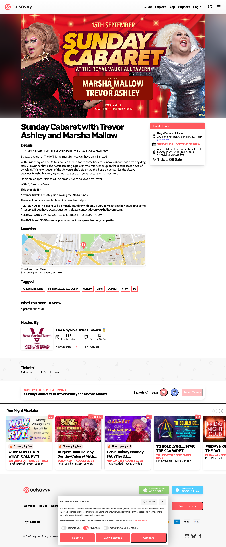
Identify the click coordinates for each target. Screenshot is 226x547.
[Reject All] (162, 502)
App (172, 7)
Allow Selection (113, 537)
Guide (148, 7)
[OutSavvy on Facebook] (200, 536)
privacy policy (141, 520)
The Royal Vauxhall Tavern (78, 330)
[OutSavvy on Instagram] (187, 536)
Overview (150, 501)
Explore (160, 7)
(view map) (163, 139)
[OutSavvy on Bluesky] (193, 536)
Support (184, 7)
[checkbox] (70, 528)
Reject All (77, 537)
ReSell (43, 506)
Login (197, 7)
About (55, 506)
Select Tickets (192, 392)
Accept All (148, 537)
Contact (29, 506)
